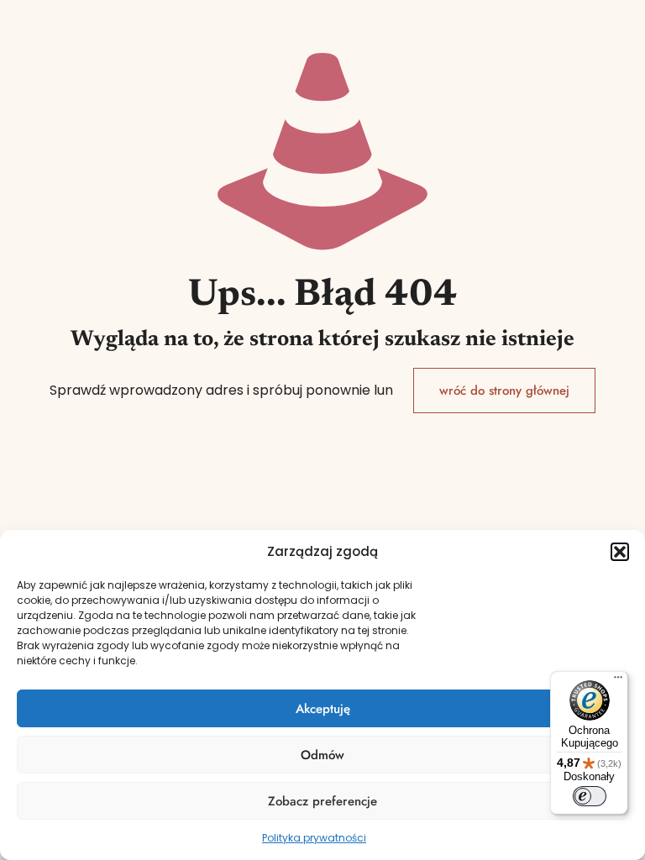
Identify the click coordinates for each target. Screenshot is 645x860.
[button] (619, 551)
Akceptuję (323, 709)
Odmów (322, 755)
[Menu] (618, 681)
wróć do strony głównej (504, 390)
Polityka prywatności (314, 838)
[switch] (589, 796)
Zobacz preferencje (322, 801)
